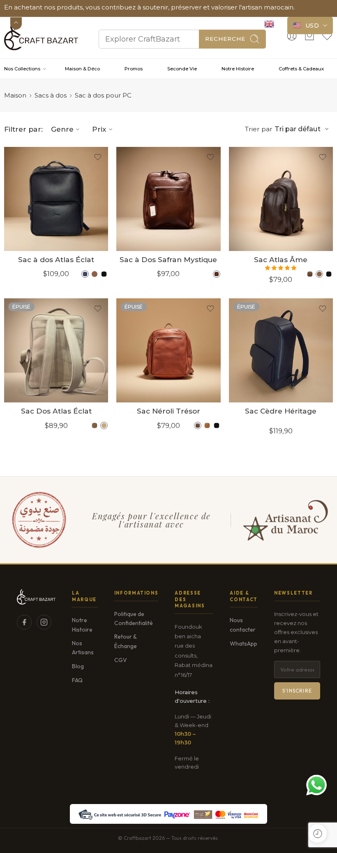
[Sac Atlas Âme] (281, 199)
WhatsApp (243, 643)
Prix (99, 129)
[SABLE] (94, 425)
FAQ (77, 680)
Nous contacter (243, 624)
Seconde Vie (182, 69)
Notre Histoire (238, 69)
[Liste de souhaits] (98, 157)
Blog (78, 666)
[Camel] (207, 425)
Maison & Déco (82, 69)
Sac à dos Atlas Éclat (56, 259)
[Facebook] (24, 622)
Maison (15, 95)
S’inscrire (297, 691)
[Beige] (104, 425)
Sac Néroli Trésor (168, 411)
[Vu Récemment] (317, 833)
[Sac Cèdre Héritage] (281, 350)
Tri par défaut (298, 129)
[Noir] (104, 274)
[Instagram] (44, 622)
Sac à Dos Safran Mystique (168, 259)
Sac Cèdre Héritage (280, 411)
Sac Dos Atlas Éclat (56, 411)
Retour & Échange (125, 641)
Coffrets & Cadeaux (301, 69)
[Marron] (94, 274)
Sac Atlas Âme (280, 259)
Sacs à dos (51, 95)
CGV (120, 660)
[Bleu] (85, 274)
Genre (62, 129)
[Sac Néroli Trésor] (168, 350)
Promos (134, 69)
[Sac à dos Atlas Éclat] (56, 199)
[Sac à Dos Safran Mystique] (168, 199)
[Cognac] (216, 274)
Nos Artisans (83, 647)
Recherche (225, 38)
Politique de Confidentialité (133, 618)
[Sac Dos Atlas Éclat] (56, 350)
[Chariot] (309, 36)
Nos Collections (22, 69)
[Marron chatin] (310, 274)
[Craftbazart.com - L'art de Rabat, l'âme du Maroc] (41, 35)
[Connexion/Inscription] (292, 36)
